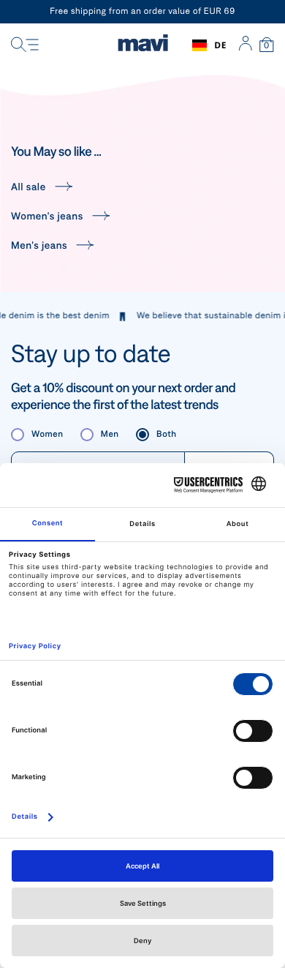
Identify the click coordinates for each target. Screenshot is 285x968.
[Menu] (25, 45)
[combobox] (209, 45)
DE (220, 45)
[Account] (245, 45)
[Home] (143, 45)
